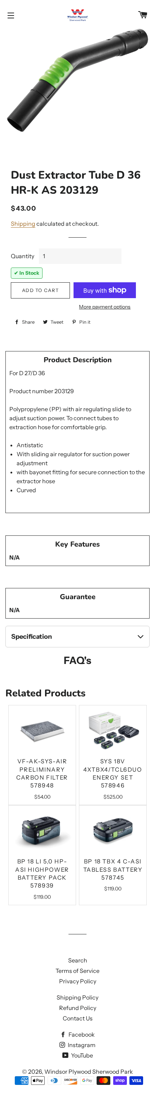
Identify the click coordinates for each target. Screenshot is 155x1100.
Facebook (81, 1034)
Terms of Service (77, 970)
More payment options (104, 307)
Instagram (81, 1045)
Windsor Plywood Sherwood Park (88, 1071)
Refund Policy (77, 1007)
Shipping (23, 223)
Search (77, 960)
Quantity (22, 256)
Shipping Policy (77, 997)
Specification (31, 637)
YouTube (81, 1055)
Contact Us (78, 1018)
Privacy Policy (77, 981)
